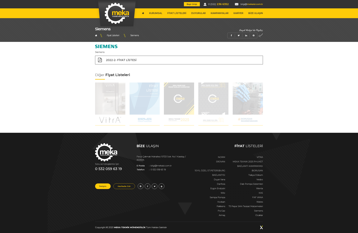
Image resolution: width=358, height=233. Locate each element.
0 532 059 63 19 (108, 169)
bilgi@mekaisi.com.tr (154, 165)
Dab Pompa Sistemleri (251, 184)
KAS (261, 193)
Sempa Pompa (217, 197)
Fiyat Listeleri (113, 35)
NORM (221, 157)
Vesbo (259, 179)
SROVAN (220, 161)
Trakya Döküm (255, 175)
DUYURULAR (198, 13)
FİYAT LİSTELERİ (176, 13)
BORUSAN (257, 170)
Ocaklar (259, 215)
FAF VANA (257, 197)
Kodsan (221, 202)
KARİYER (238, 13)
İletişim (102, 186)
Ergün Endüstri (217, 188)
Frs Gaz (221, 211)
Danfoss (221, 184)
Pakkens (221, 206)
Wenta (259, 188)
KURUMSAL (155, 13)
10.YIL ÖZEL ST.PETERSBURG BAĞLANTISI (210, 172)
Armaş (222, 215)
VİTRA (260, 157)
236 (218, 4)
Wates (259, 202)
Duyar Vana (219, 179)
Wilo (223, 193)
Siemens (134, 35)
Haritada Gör (124, 186)
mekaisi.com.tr (252, 4)
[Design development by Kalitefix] (261, 227)
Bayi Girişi (192, 4)
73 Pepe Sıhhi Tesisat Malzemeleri (246, 206)
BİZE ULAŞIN (255, 13)
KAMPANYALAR (220, 13)
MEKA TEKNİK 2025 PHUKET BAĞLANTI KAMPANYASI (248, 163)
